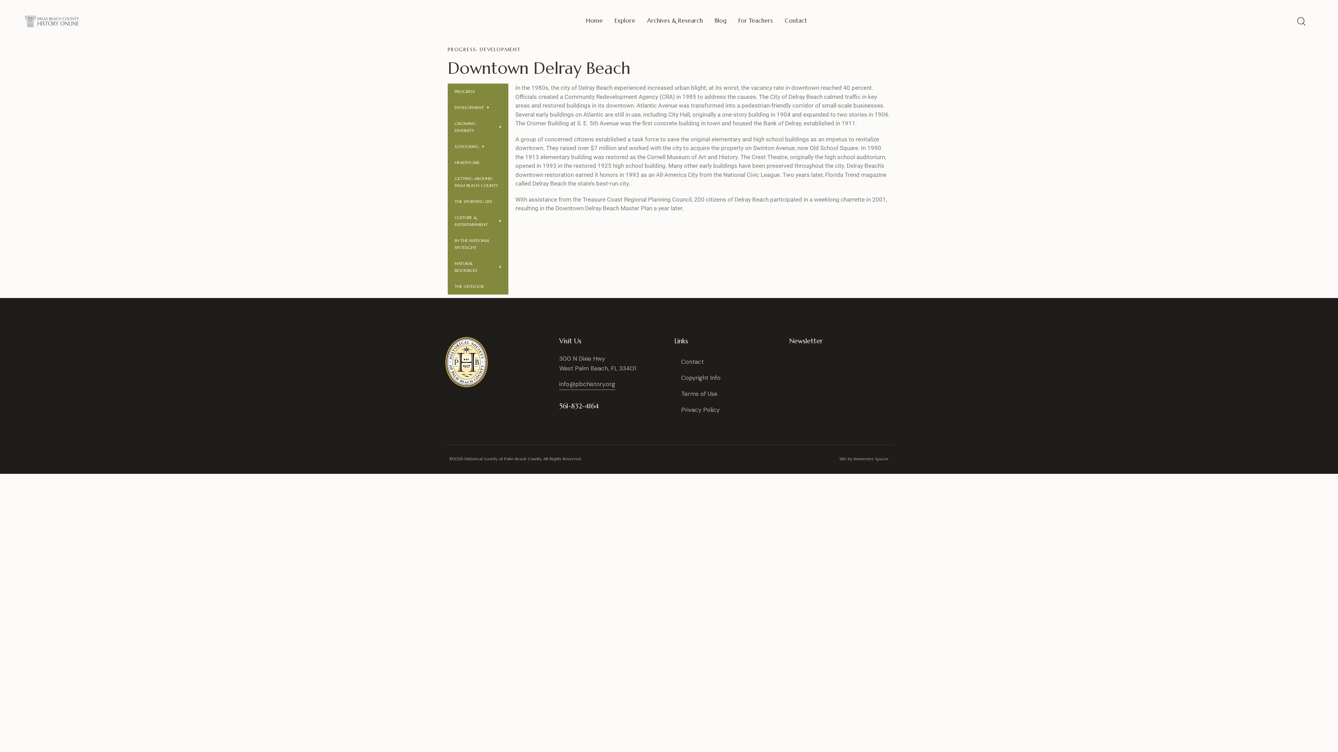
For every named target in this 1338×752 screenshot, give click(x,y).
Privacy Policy (700, 410)
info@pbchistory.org (587, 384)
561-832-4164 (579, 406)
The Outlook (469, 286)
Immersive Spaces (871, 458)
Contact (692, 362)
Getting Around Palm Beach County (476, 182)
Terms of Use (699, 394)
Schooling (467, 146)
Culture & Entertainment (471, 221)
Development (469, 107)
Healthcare (467, 162)
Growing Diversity (465, 127)
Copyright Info (701, 378)
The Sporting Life (473, 201)
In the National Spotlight (472, 244)
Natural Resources (466, 267)
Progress (465, 91)
